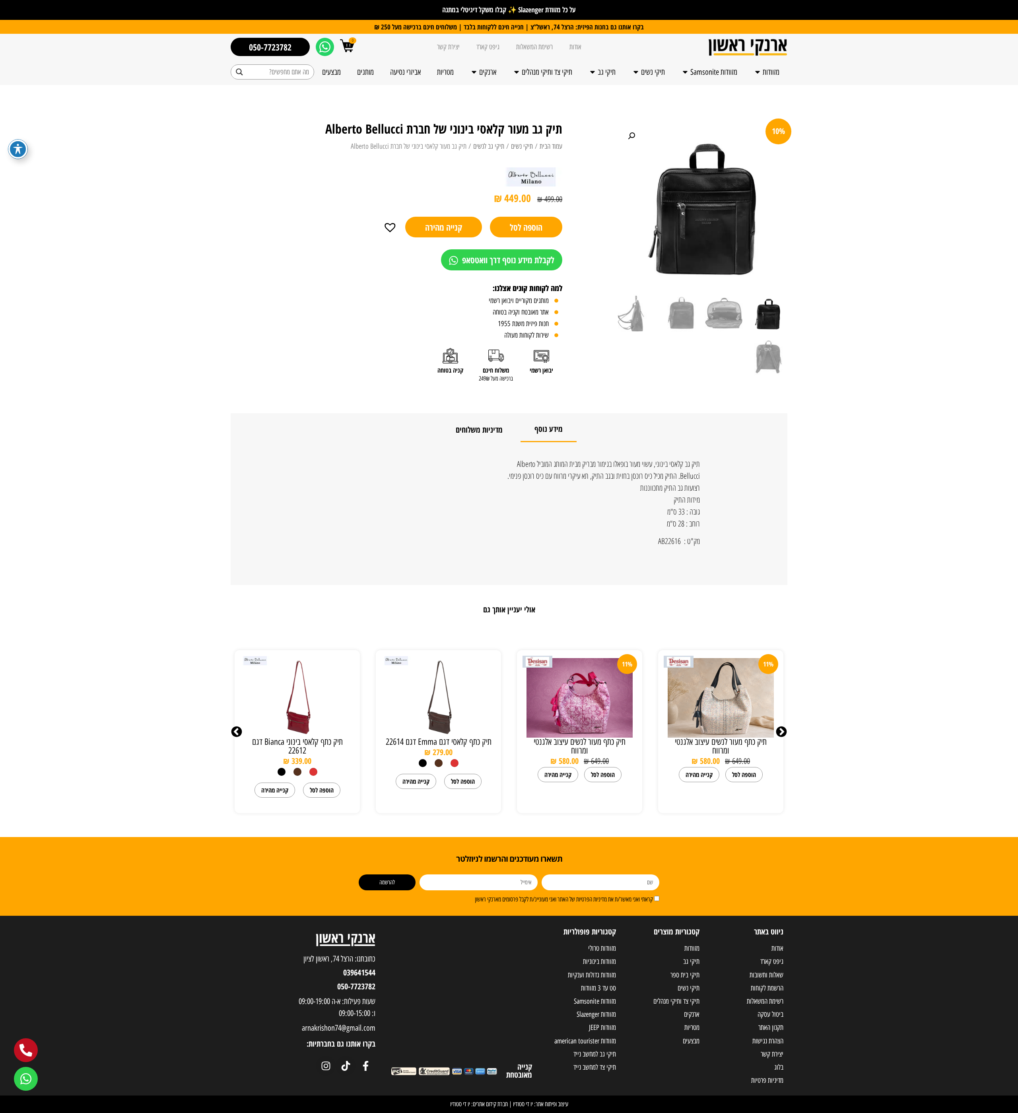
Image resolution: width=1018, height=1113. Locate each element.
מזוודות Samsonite (713, 72)
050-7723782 (356, 986)
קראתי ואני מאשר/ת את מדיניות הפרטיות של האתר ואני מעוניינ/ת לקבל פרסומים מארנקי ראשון (564, 899)
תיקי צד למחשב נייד (594, 1067)
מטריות (445, 72)
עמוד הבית (551, 146)
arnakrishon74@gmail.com (338, 1028)
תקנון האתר (770, 1027)
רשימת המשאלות (534, 47)
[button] (393, 226)
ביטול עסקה (770, 1014)
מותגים (365, 72)
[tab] (549, 429)
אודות (575, 47)
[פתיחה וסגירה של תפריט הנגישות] (17, 149)
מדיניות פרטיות (767, 1080)
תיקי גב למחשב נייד (594, 1054)
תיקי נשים (653, 72)
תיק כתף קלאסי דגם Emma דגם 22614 (439, 741)
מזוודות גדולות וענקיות (592, 975)
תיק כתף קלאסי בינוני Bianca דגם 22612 (297, 746)
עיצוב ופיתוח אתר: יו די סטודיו (540, 1104)
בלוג (778, 1067)
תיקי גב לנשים (488, 146)
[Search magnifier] (239, 72)
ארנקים (487, 72)
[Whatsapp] (325, 47)
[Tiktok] (346, 1066)
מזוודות (771, 72)
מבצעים (331, 72)
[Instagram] (326, 1066)
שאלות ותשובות (766, 975)
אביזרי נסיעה (405, 72)
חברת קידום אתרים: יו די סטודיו (479, 1104)
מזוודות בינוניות (599, 961)
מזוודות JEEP (602, 1027)
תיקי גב (607, 72)
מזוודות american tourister (585, 1041)
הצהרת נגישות (767, 1041)
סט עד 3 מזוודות (598, 988)
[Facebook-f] (365, 1066)
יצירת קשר (448, 47)
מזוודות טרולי (602, 948)
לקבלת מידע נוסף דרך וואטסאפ (507, 260)
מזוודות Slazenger (596, 1014)
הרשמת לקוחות (767, 988)
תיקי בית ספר (684, 975)
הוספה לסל (526, 227)
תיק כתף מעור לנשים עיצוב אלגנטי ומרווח (721, 746)
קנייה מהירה (443, 227)
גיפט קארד (487, 47)
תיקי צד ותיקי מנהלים (547, 72)
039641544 (359, 972)
